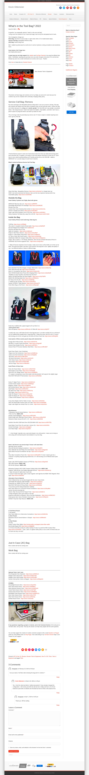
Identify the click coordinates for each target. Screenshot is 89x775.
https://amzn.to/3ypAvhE (41, 461)
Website (10, 741)
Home (11, 14)
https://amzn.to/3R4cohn (24, 329)
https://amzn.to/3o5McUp (30, 353)
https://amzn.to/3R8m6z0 (35, 412)
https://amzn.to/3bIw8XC (23, 363)
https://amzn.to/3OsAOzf (21, 389)
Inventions (61, 14)
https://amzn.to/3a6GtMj (28, 279)
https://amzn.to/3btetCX (34, 234)
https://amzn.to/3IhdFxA (38, 492)
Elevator (50, 14)
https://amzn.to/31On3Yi (27, 358)
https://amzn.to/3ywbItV (37, 451)
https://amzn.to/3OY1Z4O (42, 214)
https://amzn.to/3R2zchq (26, 390)
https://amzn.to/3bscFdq (44, 268)
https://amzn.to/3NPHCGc (32, 593)
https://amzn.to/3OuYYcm (21, 392)
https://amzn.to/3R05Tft (31, 204)
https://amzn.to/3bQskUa (38, 238)
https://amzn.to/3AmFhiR (39, 417)
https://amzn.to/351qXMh (51, 336)
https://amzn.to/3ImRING (14, 529)
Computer (71, 38)
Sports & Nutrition (53, 19)
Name (10, 728)
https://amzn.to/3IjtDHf (28, 397)
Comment (11, 710)
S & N (70, 58)
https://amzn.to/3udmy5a (28, 269)
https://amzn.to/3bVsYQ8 (29, 575)
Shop (70, 19)
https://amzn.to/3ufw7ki (25, 360)
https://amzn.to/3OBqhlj (20, 224)
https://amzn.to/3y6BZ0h (31, 372)
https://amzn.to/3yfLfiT (43, 329)
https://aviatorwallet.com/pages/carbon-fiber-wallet (37, 524)
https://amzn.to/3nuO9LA (29, 281)
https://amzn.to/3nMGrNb (41, 514)
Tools (50, 656)
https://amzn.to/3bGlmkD (31, 588)
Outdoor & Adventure (14, 19)
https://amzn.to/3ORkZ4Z (36, 205)
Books (15, 14)
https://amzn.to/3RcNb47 (41, 347)
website (32, 55)
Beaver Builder (52, 772)
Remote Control (24, 19)
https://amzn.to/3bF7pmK (21, 356)
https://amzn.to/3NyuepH (32, 285)
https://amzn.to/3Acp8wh (43, 488)
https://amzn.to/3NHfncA (32, 574)
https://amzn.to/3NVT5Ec (45, 422)
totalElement (30, 227)
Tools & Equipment (63, 19)
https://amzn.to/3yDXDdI (36, 419)
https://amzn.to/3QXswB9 (22, 361)
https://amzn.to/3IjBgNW (27, 526)
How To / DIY (45, 656)
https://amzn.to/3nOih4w (38, 401)
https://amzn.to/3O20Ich (39, 212)
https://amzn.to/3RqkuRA (36, 579)
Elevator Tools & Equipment (34, 656)
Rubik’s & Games (34, 19)
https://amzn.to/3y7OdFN (39, 276)
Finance (55, 14)
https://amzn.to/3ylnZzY (25, 428)
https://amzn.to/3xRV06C (25, 194)
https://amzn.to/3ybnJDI (35, 483)
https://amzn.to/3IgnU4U (41, 449)
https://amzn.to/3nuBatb (29, 370)
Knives (70, 46)
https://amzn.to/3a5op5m (26, 395)
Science (45, 19)
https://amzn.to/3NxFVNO (28, 369)
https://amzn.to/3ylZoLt (36, 481)
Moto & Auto (72, 48)
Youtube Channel (27, 62)
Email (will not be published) (16, 734)
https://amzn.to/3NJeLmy (44, 470)
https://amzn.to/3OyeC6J (25, 394)
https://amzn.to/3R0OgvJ (27, 383)
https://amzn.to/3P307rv (31, 345)
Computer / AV (22, 14)
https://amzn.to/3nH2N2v (43, 425)
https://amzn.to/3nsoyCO (33, 283)
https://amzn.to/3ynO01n (40, 404)
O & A (70, 50)
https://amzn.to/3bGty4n (26, 231)
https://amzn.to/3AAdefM (39, 402)
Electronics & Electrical (41, 14)
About (39, 0)
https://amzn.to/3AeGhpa (34, 236)
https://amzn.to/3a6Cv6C (29, 387)
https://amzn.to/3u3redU (27, 598)
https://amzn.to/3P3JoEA (29, 415)
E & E (70, 41)
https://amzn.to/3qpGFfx (24, 385)
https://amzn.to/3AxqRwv (30, 210)
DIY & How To (31, 14)
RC (70, 51)
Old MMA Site (48, 0)
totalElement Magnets (71, 70)
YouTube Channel (40, 55)
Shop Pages (28, 634)
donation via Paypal (54, 633)
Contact (43, 0)
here (12, 62)
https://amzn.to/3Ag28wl (30, 355)
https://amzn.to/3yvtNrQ (29, 585)
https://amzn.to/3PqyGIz (42, 497)
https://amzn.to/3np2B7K (36, 448)
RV (40, 19)
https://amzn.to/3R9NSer (30, 591)
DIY (70, 40)
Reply (58, 677)
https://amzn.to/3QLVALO (36, 241)
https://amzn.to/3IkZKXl (18, 475)
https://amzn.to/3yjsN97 (35, 343)
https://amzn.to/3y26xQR (44, 273)
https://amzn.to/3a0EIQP (38, 226)
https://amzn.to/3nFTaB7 (29, 590)
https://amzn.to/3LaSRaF (31, 232)
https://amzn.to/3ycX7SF (29, 595)
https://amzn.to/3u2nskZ (35, 191)
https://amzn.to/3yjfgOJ (25, 427)
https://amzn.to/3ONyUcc (32, 278)
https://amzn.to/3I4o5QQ (35, 376)
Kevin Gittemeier (19, 681)
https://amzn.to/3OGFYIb (30, 341)
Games (71, 53)
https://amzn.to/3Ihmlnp (29, 597)
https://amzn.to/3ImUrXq (38, 209)
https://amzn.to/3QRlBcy (29, 586)
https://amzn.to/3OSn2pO (30, 577)
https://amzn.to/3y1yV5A (33, 271)
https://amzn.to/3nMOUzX (28, 382)
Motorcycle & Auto (70, 14)
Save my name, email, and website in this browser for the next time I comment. (30, 747)
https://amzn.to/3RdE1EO (48, 495)
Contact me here (70, 32)
